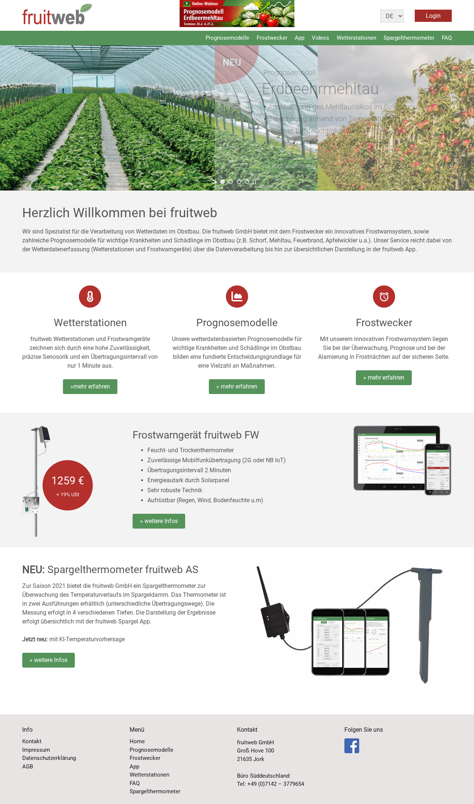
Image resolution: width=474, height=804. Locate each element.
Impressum (36, 750)
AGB (27, 766)
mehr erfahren (91, 386)
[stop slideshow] (254, 181)
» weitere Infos (159, 521)
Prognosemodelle (227, 37)
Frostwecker (272, 37)
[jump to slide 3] (239, 181)
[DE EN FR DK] (397, 15)
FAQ (447, 37)
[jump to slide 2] (230, 181)
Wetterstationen (356, 37)
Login (433, 15)
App (299, 37)
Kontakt (31, 741)
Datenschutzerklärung (49, 758)
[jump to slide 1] (222, 181)
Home (137, 741)
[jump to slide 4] (247, 181)
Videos (320, 37)
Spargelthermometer (409, 37)
